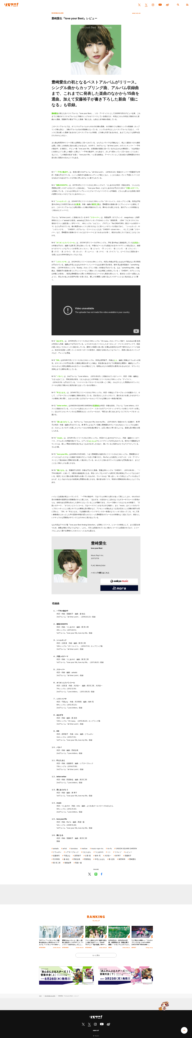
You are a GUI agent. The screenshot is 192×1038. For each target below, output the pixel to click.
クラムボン (57, 852)
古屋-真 (88, 856)
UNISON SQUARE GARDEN (126, 848)
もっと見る (96, 955)
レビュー (128, 852)
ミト (115, 360)
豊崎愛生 (55, 113)
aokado (56, 848)
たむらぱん (87, 852)
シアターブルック (72, 852)
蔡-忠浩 (112, 859)
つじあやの (99, 852)
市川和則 (56, 859)
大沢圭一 (136, 243)
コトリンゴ (92, 441)
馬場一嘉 (78, 863)
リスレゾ (118, 852)
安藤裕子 (128, 856)
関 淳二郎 (95, 204)
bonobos (74, 848)
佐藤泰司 (56, 856)
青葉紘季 (67, 863)
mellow (84, 848)
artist (65, 848)
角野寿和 (122, 859)
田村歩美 (76, 859)
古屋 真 (77, 204)
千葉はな (67, 856)
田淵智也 (96, 406)
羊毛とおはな (100, 859)
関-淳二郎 (56, 863)
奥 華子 (118, 856)
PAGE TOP (184, 1030)
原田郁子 (77, 856)
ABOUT (96, 1030)
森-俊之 (66, 859)
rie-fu (109, 848)
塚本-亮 (98, 856)
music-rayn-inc (97, 848)
